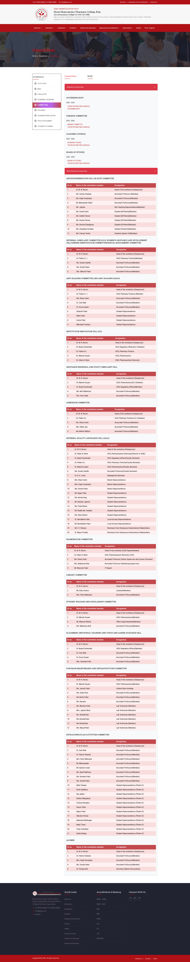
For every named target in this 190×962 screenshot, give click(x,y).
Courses (147, 958)
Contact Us (153, 2)
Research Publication (72, 943)
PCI (98, 929)
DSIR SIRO (100, 938)
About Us (37, 28)
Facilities (73, 28)
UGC (98, 924)
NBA (98, 909)
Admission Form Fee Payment (138, 2)
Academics (61, 28)
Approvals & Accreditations (108, 28)
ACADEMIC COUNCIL (74, 142)
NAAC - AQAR (101, 899)
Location (38, 914)
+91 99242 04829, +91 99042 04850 (45, 2)
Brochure (123, 2)
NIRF (98, 914)
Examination (127, 28)
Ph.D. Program (150, 28)
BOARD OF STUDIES (74, 161)
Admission (49, 28)
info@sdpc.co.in (40, 911)
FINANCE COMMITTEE (75, 124)
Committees (70, 76)
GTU (98, 934)
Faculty (67, 924)
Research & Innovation (88, 28)
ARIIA (98, 919)
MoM (89, 76)
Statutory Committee (75, 87)
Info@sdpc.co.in (66, 2)
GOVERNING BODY (73, 109)
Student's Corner (70, 934)
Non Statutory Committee (77, 171)
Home (34, 56)
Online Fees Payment (72, 938)
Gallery (138, 28)
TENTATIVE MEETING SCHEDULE (78, 106)
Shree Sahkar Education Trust (66, 9)
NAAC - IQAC (101, 904)
